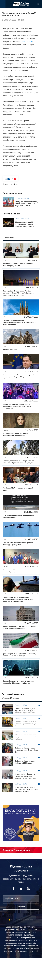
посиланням (27, 42)
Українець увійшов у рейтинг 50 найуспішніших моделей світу (15, 434)
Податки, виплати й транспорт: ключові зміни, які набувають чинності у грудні (18, 462)
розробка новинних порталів (25, 920)
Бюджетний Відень (10, 349)
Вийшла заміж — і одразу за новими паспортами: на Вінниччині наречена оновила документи (25, 776)
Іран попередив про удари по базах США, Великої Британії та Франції (19, 655)
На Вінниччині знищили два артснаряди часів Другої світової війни (26, 750)
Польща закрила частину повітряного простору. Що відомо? (18, 544)
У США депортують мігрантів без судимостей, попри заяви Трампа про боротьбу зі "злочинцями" (18, 599)
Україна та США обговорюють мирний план (18, 489)
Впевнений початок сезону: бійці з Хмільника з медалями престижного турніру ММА (17, 406)
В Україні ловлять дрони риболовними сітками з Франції (18, 516)
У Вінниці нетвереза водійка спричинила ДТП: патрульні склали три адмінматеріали (25, 711)
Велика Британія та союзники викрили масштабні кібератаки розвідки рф (18, 682)
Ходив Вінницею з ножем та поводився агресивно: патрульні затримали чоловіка (26, 789)
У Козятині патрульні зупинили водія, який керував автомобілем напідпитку (27, 737)
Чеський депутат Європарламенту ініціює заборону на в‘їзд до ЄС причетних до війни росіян (19, 377)
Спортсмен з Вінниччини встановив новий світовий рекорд (20, 571)
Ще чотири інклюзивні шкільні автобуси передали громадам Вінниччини (26, 724)
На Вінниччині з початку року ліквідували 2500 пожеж (25, 762)
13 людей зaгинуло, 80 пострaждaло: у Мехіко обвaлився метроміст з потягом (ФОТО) (24, 224)
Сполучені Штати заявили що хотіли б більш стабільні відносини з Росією (27, 204)
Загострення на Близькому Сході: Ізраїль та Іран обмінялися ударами (19, 627)
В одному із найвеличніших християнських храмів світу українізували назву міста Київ (20, 322)
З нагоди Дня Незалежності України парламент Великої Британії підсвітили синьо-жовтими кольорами (18, 293)
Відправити (21, 906)
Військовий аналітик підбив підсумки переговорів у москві (18, 265)
